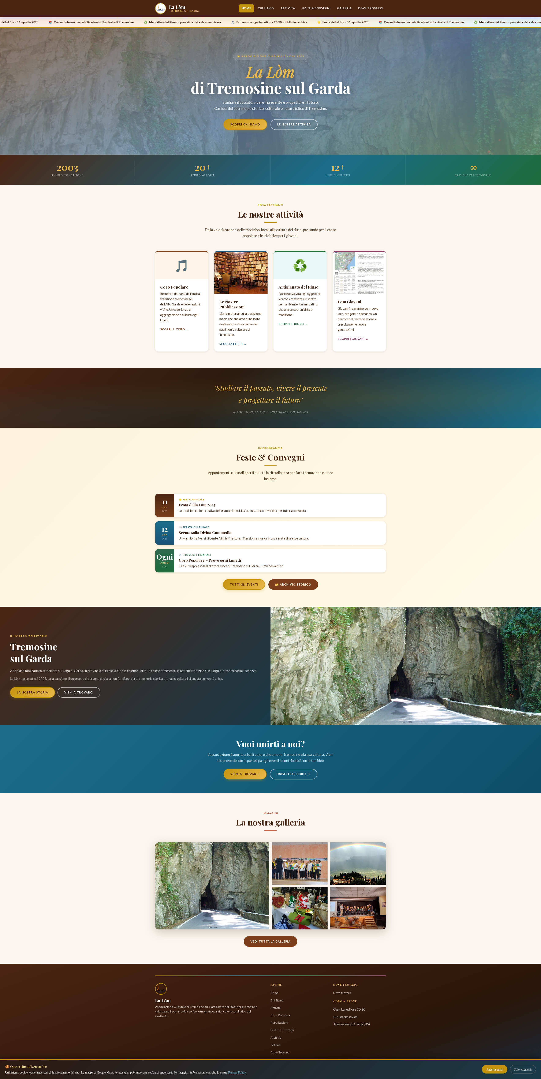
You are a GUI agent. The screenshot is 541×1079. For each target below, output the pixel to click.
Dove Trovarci (370, 8)
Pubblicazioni (279, 1022)
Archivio (275, 1037)
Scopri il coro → (174, 329)
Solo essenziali (523, 1069)
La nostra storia (32, 692)
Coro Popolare (280, 1015)
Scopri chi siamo (245, 124)
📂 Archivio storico (293, 584)
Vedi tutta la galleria (270, 941)
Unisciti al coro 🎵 (294, 774)
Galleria (344, 8)
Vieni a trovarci (78, 692)
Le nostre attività (294, 124)
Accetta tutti (494, 1069)
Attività (288, 8)
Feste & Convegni (316, 8)
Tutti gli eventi (244, 584)
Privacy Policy (237, 1072)
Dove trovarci (342, 993)
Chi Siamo (266, 8)
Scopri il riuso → (293, 324)
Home (246, 8)
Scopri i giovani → (353, 339)
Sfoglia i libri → (232, 344)
